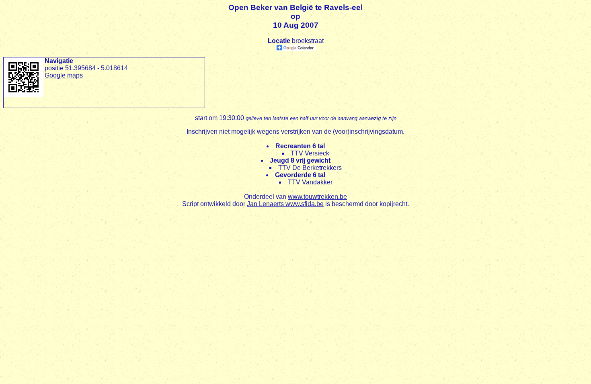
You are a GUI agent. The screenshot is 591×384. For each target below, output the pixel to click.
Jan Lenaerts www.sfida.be (285, 203)
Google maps (64, 75)
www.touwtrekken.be (317, 196)
